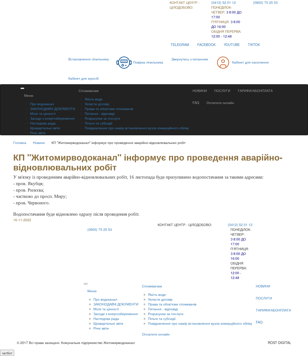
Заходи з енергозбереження (52, 118)
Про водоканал (42, 103)
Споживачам (89, 90)
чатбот (7, 352)
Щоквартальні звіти (45, 127)
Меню (28, 95)
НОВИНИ (199, 90)
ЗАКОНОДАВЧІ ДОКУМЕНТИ (52, 108)
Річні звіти (37, 132)
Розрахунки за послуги (102, 118)
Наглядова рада (43, 123)
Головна (19, 142)
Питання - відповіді (100, 113)
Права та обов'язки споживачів (109, 108)
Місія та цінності (43, 113)
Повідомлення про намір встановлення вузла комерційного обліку (137, 127)
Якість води (94, 99)
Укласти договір (97, 103)
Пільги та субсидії (98, 123)
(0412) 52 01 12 (223, 2)
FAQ (195, 102)
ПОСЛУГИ (222, 90)
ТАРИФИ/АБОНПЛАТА (255, 90)
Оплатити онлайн (220, 102)
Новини (39, 142)
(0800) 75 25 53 (265, 2)
